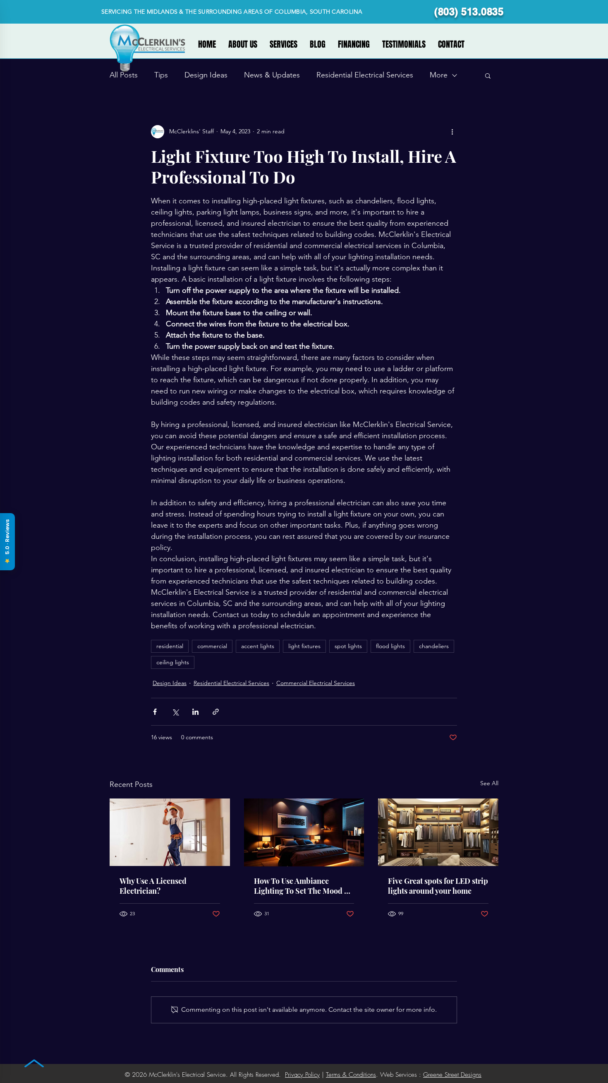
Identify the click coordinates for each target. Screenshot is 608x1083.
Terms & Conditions (351, 1075)
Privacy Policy (302, 1075)
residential (169, 646)
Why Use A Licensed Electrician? (153, 886)
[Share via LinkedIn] (195, 712)
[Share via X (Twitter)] (175, 712)
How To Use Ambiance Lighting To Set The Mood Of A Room (303, 886)
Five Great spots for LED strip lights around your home (438, 886)
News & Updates (272, 75)
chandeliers (434, 646)
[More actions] (452, 132)
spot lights (348, 646)
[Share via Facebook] (155, 712)
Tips (161, 75)
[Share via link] (216, 712)
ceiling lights (172, 662)
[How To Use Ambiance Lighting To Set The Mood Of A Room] (304, 832)
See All (489, 783)
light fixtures (304, 646)
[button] (488, 75)
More (439, 75)
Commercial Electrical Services (315, 683)
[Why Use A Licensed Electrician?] (170, 832)
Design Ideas (205, 75)
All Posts (124, 75)
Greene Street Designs (452, 1075)
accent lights (257, 646)
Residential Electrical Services (364, 75)
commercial (212, 646)
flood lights (390, 646)
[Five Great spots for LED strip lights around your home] (438, 832)
